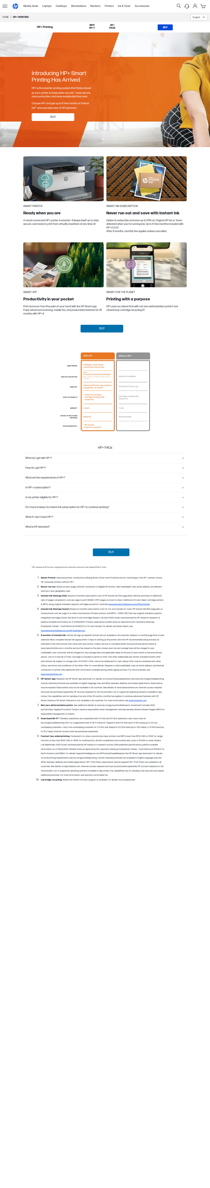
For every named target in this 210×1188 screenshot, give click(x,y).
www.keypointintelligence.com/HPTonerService (63, 630)
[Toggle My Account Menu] (195, 6)
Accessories (142, 6)
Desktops (61, 6)
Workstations (78, 6)
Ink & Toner (124, 6)
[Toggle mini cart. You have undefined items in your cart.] (203, 6)
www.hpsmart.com (138, 700)
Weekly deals (30, 6)
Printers (109, 6)
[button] (104, 458)
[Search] (179, 6)
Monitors (95, 6)
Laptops (47, 6)
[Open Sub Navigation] (5, 6)
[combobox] (199, 17)
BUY (53, 117)
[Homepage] (15, 6)
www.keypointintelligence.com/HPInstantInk (129, 604)
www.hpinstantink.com (51, 674)
